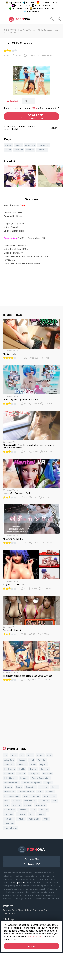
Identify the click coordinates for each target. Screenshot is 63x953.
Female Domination (40, 778)
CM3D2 (8, 145)
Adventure (9, 760)
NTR (54, 800)
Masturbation (50, 796)
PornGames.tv (33, 11)
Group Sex (30, 145)
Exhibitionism (10, 778)
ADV (49, 755)
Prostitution (9, 810)
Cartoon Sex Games (48, 2)
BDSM (33, 764)
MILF (6, 800)
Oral (6, 805)
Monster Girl (30, 800)
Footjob (48, 782)
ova (22, 19)
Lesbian (50, 791)
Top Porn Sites (15, 2)
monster (16, 800)
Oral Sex (16, 805)
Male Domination (12, 796)
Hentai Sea (30, 2)
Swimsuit (19, 150)
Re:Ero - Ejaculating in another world (20, 399)
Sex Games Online (20, 8)
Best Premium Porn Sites (43, 8)
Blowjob (32, 769)
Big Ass (43, 764)
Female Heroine (11, 782)
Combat (21, 773)
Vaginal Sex (33, 819)
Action (40, 755)
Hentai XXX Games (43, 5)
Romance (23, 810)
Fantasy (24, 778)
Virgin (46, 819)
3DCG (30, 755)
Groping (8, 787)
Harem (55, 787)
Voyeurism (9, 823)
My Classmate (9, 354)
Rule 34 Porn (31, 910)
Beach (8, 150)
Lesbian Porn (9, 913)
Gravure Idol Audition (13, 630)
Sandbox (44, 810)
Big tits (22, 769)
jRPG (40, 791)
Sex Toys (8, 814)
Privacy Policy (34, 936)
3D (22, 755)
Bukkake (44, 769)
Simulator (21, 814)
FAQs (34, 108)
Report (54, 128)
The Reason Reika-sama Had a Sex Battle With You (27, 675)
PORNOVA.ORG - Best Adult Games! (19, 30)
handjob (43, 787)
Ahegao (21, 760)
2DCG (14, 755)
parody (27, 805)
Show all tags (10, 828)
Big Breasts (9, 769)
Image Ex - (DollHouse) (14, 584)
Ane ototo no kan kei (13, 539)
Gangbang (43, 145)
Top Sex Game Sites (13, 910)
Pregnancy (40, 805)
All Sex (19, 145)
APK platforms (19, 882)
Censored (8, 773)
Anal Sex (42, 760)
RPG (34, 810)
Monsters (44, 800)
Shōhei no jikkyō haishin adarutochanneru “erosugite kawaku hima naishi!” (28, 446)
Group (19, 787)
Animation (21, 764)
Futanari (30, 150)
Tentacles (42, 150)
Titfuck (21, 819)
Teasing (41, 814)
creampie (47, 773)
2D (5, 755)
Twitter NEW (34, 864)
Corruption (34, 773)
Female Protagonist (31, 782)
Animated (8, 764)
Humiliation (9, 791)
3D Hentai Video (45, 30)
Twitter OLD (33, 859)
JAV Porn (43, 910)
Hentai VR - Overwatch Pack (16, 493)
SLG (31, 814)
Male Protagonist (31, 796)
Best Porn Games (22, 5)
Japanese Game (26, 791)
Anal (32, 760)
